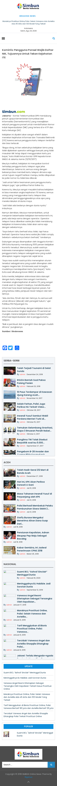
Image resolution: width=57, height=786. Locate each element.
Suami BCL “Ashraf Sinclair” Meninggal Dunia (32, 573)
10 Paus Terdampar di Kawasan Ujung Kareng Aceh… (34, 394)
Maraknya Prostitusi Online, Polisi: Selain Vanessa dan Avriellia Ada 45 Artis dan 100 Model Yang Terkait (28, 22)
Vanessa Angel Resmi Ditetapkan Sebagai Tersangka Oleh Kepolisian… (34, 598)
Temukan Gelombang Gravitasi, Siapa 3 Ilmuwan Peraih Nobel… (35, 429)
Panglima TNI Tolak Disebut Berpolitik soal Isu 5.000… (32, 441)
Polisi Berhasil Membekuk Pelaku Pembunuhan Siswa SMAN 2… (35, 507)
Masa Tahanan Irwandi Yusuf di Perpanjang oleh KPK (34, 495)
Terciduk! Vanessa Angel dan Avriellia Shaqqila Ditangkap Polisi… (33, 643)
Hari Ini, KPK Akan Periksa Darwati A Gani (31, 483)
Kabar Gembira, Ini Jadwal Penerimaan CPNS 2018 (31, 549)
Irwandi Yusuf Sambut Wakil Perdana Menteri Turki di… (32, 417)
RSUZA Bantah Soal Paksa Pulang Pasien (31, 382)
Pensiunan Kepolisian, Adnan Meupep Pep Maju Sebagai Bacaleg (33, 535)
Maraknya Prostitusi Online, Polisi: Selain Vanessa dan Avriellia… (32, 613)
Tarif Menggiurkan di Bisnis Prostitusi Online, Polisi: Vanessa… (32, 628)
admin (22, 374)
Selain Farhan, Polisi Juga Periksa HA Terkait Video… (31, 405)
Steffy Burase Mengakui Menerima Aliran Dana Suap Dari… (32, 520)
